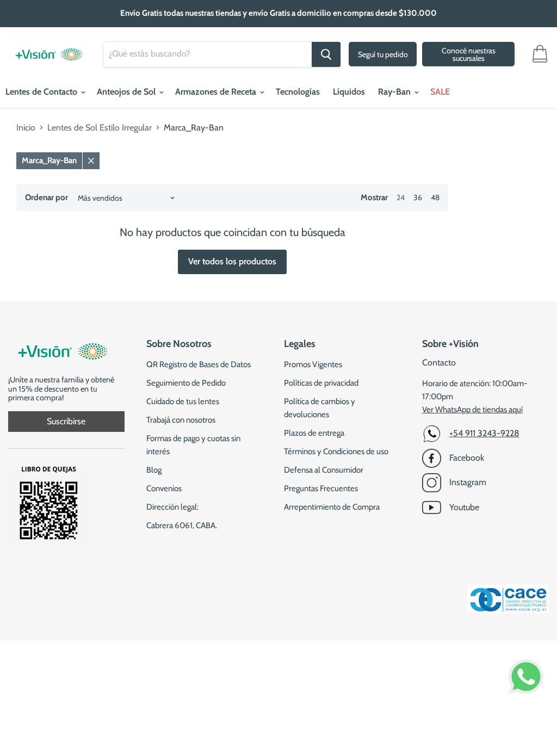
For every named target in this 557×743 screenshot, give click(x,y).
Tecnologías (298, 91)
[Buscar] (326, 54)
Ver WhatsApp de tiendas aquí (472, 409)
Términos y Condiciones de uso (336, 451)
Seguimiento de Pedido (186, 383)
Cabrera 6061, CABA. (181, 525)
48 (435, 197)
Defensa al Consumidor (323, 470)
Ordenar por (46, 197)
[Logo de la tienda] (49, 49)
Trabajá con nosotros (180, 420)
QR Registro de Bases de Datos (198, 364)
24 (401, 197)
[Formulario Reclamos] (49, 541)
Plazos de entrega (314, 433)
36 (417, 197)
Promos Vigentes (313, 364)
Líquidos (349, 91)
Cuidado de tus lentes (182, 401)
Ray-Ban (395, 91)
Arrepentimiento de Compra (332, 507)
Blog (154, 470)
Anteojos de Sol (127, 91)
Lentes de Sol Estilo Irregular (99, 128)
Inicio (25, 128)
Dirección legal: (172, 507)
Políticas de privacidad (321, 383)
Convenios (164, 488)
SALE (440, 91)
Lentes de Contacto (42, 91)
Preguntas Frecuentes (321, 488)
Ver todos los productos (232, 261)
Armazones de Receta (216, 91)
